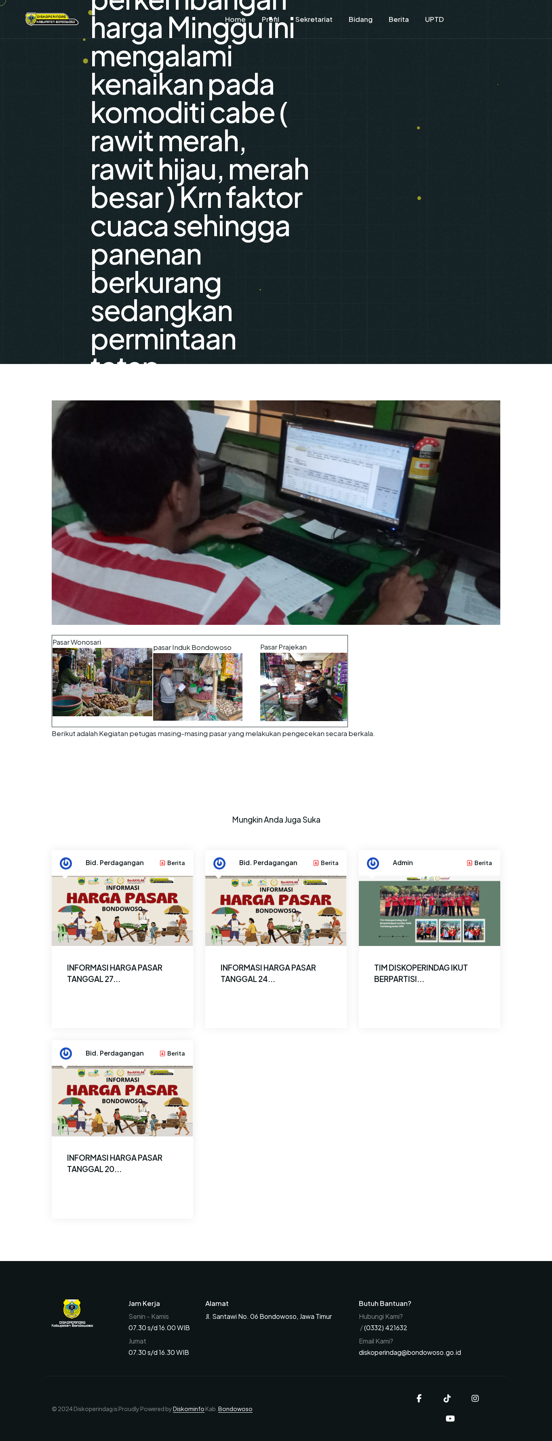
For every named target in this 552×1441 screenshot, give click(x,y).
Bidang (361, 19)
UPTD (434, 19)
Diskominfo (188, 1408)
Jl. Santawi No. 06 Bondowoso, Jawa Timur (268, 1316)
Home (235, 19)
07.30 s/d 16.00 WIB (159, 1327)
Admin (403, 862)
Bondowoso (235, 1408)
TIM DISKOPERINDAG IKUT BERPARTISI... (421, 973)
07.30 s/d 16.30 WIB (159, 1352)
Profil (270, 19)
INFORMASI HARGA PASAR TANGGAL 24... (268, 973)
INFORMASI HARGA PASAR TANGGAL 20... (114, 1163)
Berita (399, 19)
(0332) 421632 (385, 1327)
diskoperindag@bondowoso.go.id (410, 1352)
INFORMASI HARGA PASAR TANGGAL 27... (114, 973)
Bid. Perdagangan (115, 862)
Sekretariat (314, 19)
